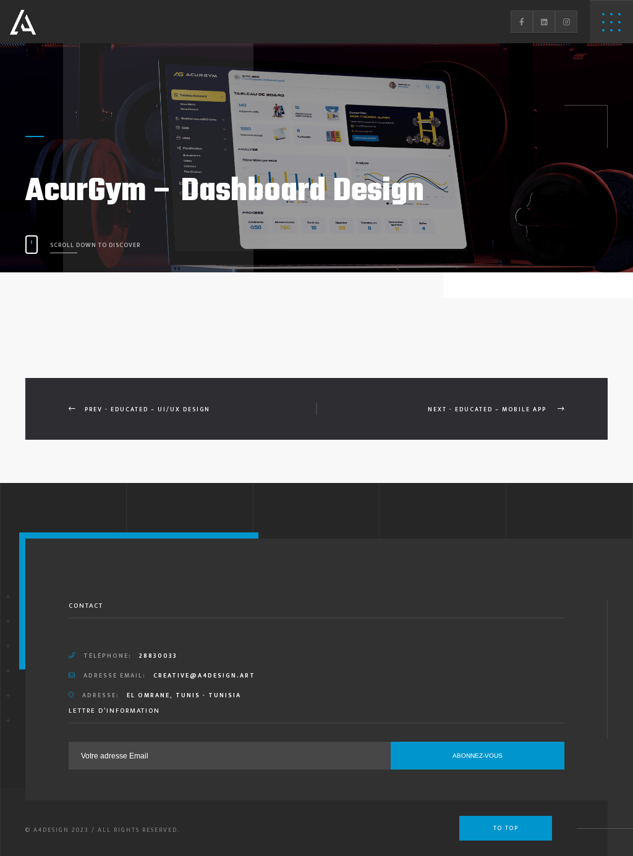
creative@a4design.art (204, 676)
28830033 (158, 656)
